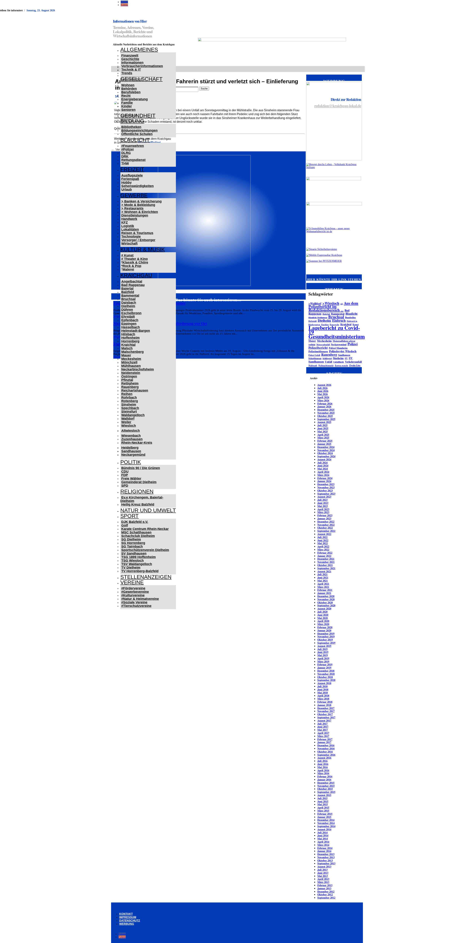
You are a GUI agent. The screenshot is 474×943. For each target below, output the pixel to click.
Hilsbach (128, 334)
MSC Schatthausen (136, 532)
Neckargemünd (133, 455)
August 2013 (324, 866)
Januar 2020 (324, 630)
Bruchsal (128, 299)
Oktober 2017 (325, 714)
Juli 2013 (322, 870)
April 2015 (323, 807)
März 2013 (323, 882)
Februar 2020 (324, 627)
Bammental (130, 295)
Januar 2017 (324, 742)
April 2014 (323, 842)
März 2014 (323, 845)
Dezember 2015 (325, 783)
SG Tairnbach (132, 546)
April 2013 (323, 879)
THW (125, 163)
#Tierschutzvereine (136, 606)
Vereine (132, 582)
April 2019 (323, 658)
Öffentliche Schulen (137, 134)
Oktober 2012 (325, 894)
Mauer (126, 355)
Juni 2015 (322, 801)
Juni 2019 (322, 652)
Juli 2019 (322, 649)
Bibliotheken (131, 127)
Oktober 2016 (325, 752)
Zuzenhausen (132, 439)
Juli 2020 (322, 612)
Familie (127, 103)
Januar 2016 (324, 779)
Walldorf (127, 418)
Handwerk (129, 219)
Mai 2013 (322, 876)
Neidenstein (130, 373)
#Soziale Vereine (134, 602)
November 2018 (326, 674)
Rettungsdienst (133, 160)
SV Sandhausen (133, 553)
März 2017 (323, 736)
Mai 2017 (322, 730)
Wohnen (127, 85)
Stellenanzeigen (145, 577)
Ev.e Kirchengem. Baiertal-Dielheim (141, 499)
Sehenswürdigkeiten (137, 186)
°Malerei (127, 269)
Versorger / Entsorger (138, 240)
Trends (126, 73)
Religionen (136, 491)
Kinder (126, 106)
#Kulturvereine (133, 595)
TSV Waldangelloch (136, 564)
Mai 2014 (322, 838)
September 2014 (326, 826)
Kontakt (126, 913)
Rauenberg (130, 387)
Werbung (126, 923)
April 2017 (323, 733)
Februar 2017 (324, 739)
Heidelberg (129, 447)
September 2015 (326, 792)
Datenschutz (129, 920)
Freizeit (132, 169)
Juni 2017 (322, 727)
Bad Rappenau (133, 285)
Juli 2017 (322, 724)
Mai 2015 (322, 804)
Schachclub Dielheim (138, 536)
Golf (124, 525)
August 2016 (324, 758)
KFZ (124, 222)
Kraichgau (136, 275)
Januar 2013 (324, 888)
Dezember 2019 (325, 633)
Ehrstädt (128, 316)
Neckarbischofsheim (137, 369)
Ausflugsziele (132, 175)
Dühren (127, 309)
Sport (129, 516)
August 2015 (324, 795)
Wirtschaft (129, 243)
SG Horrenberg (133, 543)
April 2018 (323, 695)
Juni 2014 (322, 835)
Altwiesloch (130, 430)
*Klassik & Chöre (134, 262)
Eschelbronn (131, 313)
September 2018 (326, 680)
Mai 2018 (322, 692)
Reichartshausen (134, 390)
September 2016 (326, 755)
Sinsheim (128, 404)
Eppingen (128, 323)
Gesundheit (138, 116)
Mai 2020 (322, 618)
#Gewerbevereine (135, 592)
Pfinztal (127, 380)
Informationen (132, 62)
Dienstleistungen (134, 215)
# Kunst (127, 255)
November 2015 (326, 786)
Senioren (128, 110)
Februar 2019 (324, 664)
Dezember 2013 (325, 854)
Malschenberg (132, 352)
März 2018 (323, 699)
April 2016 (323, 770)
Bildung (132, 121)
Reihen (126, 394)
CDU (124, 471)
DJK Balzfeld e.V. (134, 522)
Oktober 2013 (325, 860)
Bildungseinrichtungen (139, 130)
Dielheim (128, 306)
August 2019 (324, 646)
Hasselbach (130, 327)
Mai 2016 (322, 767)
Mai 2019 (322, 655)
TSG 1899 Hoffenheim (138, 557)
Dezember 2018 (325, 671)
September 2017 (326, 717)
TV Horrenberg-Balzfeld (139, 571)
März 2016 (323, 773)
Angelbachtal (131, 281)
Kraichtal (128, 345)
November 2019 (326, 636)
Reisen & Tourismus (137, 233)
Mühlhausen (131, 366)
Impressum (127, 917)
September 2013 (326, 863)
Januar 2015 (324, 817)
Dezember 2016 (325, 745)
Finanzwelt (129, 55)
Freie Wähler (131, 478)
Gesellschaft (141, 79)
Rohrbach (129, 397)
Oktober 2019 (325, 640)
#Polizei (127, 149)
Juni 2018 (322, 689)
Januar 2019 (324, 668)
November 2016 (326, 748)
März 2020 (323, 624)
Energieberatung (134, 99)
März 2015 (323, 811)
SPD (124, 485)
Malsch (127, 348)
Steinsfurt (129, 411)
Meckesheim (131, 359)
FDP (124, 475)
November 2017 (326, 711)
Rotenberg (129, 401)
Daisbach (128, 302)
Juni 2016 (322, 764)
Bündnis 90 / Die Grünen (140, 468)
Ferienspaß (130, 179)
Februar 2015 (324, 814)
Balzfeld (127, 292)
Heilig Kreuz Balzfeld (137, 504)
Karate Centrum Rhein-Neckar (145, 529)
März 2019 (323, 661)
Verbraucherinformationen (142, 66)
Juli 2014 (322, 832)
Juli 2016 (322, 761)
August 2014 (324, 829)
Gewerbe (134, 195)
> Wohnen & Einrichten (139, 212)
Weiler (126, 422)
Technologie (131, 236)
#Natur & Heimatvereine (140, 599)
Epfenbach (129, 320)
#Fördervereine (133, 588)
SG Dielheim (131, 539)
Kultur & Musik (142, 249)
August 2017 (324, 720)
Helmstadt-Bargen (135, 331)
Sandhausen (131, 451)
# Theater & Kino (134, 259)
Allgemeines (139, 50)
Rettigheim (129, 383)
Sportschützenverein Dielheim (145, 550)
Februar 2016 (324, 776)
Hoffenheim (130, 338)
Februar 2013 (324, 885)
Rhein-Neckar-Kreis (136, 442)
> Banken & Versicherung (141, 201)
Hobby (126, 182)
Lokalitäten (130, 229)
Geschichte (130, 59)
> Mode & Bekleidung (138, 205)
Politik (130, 462)
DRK (124, 156)
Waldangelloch (133, 415)
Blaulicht (135, 140)
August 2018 (324, 683)
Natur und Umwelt (148, 510)
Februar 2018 (324, 702)
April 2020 (323, 621)
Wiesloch (128, 425)
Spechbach (130, 408)
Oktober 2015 (325, 789)
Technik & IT (131, 69)
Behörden (129, 88)
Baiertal (127, 288)
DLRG (126, 153)
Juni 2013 (322, 873)
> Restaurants (132, 208)
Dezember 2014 (325, 820)
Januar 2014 (324, 851)
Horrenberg (130, 341)
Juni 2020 (322, 615)
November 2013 (326, 857)
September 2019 (326, 643)
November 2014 (326, 823)
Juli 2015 (322, 798)
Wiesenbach (131, 435)
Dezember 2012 (325, 891)
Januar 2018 (324, 705)
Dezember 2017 (325, 708)
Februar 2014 (324, 848)
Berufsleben (131, 92)
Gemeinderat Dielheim (138, 482)
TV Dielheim (130, 567)
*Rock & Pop (131, 266)
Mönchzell (129, 362)
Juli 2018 (322, 686)
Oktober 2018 (325, 677)
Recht (126, 96)
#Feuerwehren (132, 146)
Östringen (129, 376)
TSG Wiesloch (132, 560)
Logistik (127, 226)
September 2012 (326, 898)
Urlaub (126, 189)
